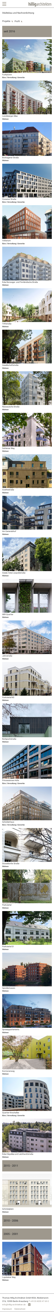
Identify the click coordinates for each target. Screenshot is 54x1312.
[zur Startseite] (40, 4)
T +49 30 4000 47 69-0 (39, 1301)
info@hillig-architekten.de (14, 1304)
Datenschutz (19, 1309)
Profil (17, 21)
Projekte (6, 21)
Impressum (7, 1309)
